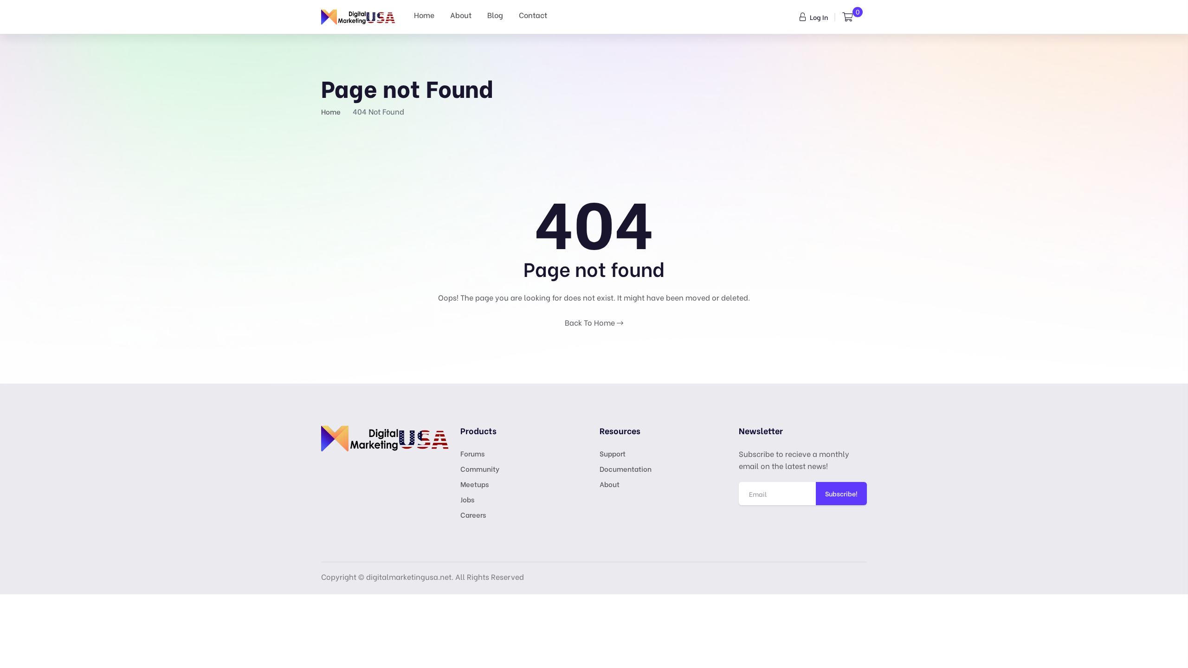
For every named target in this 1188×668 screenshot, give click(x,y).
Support (613, 453)
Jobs (467, 499)
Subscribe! (841, 493)
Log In (818, 17)
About (460, 14)
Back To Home (591, 322)
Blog (495, 14)
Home (424, 14)
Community (479, 468)
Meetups (474, 484)
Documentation (626, 468)
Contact (533, 14)
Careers (473, 514)
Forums (472, 453)
